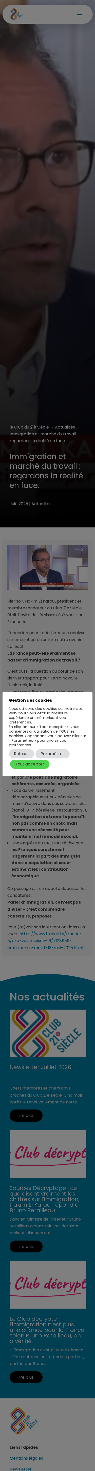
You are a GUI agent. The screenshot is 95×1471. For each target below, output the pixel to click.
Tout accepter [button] (29, 764)
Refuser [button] (21, 754)
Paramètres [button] (53, 754)
